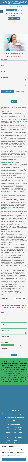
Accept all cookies (14, 459)
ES (21, 10)
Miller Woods (14, 379)
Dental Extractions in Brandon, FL (10, 199)
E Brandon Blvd (8, 371)
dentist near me (5, 229)
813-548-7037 (15, 15)
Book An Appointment (14, 18)
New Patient (8, 91)
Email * (3, 65)
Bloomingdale (7, 381)
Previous (18, 298)
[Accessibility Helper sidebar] (1, 11)
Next (24, 298)
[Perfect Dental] (14, 7)
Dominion (23, 377)
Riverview (22, 381)
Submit (14, 101)
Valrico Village (6, 377)
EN (18, 10)
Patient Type (4, 89)
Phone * (3, 71)
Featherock (19, 373)
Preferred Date (5, 77)
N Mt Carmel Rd (19, 371)
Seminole (15, 381)
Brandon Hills (15, 377)
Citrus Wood (5, 379)
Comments (4, 95)
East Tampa (23, 379)
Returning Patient (20, 91)
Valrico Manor (9, 375)
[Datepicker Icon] (25, 79)
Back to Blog (4, 298)
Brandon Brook (10, 373)
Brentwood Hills (18, 375)
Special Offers (11, 10)
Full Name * (4, 59)
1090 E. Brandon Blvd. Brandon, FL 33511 (14, 13)
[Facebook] (14, 420)
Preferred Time (5, 83)
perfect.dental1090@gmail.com (15, 417)
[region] (14, 453)
